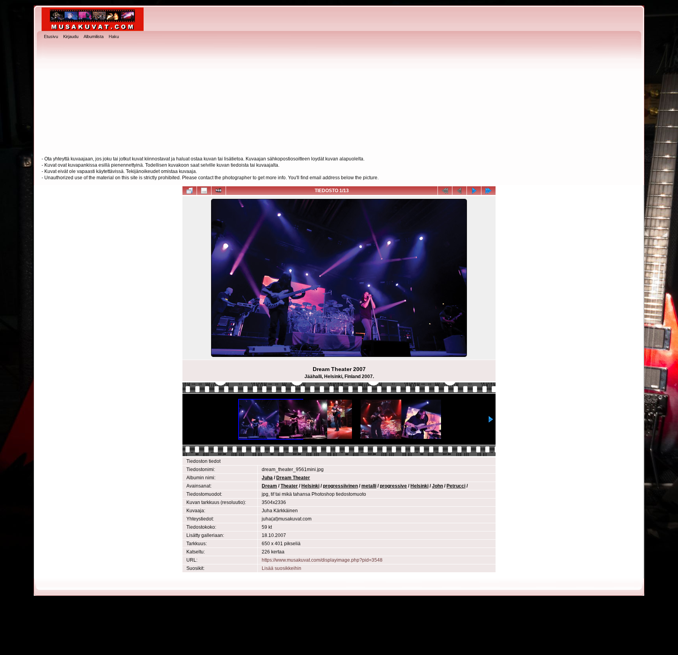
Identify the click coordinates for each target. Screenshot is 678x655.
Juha (267, 477)
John (437, 486)
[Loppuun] (488, 190)
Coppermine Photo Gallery (353, 643)
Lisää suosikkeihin (281, 568)
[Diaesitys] (218, 190)
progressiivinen (340, 486)
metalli (368, 486)
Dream (269, 486)
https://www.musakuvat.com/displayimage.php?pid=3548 (322, 560)
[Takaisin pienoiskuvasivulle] (189, 190)
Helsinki (310, 486)
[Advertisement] (339, 98)
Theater (289, 486)
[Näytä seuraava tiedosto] (474, 190)
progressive (393, 486)
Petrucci (456, 486)
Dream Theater (293, 477)
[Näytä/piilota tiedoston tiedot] (204, 190)
